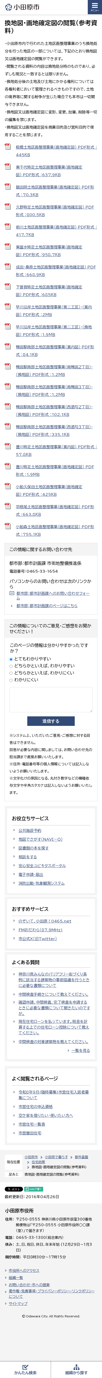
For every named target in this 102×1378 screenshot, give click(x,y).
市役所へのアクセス (24, 1270)
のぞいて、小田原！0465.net (45, 921)
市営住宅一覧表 (32, 1124)
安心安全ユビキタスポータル (42, 866)
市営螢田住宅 (30, 1133)
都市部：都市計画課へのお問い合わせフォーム (53, 595)
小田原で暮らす (56, 1157)
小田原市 (22, 7)
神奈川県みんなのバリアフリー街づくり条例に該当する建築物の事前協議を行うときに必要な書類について (54, 979)
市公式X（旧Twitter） (38, 939)
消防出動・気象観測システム (42, 883)
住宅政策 (38, 1162)
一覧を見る (80, 1050)
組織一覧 (16, 1278)
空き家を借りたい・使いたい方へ (46, 1115)
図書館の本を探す (34, 848)
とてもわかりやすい (32, 659)
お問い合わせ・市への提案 (29, 1285)
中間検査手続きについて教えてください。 (53, 994)
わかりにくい (26, 680)
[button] (95, 7)
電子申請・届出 (31, 874)
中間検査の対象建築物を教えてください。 (53, 1042)
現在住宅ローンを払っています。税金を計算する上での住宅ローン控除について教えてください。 (54, 1027)
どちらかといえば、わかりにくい (44, 673)
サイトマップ (18, 1303)
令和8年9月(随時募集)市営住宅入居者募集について (54, 1095)
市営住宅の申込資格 (36, 1107)
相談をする (28, 857)
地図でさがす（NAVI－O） (41, 839)
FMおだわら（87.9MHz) (41, 930)
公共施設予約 (30, 830)
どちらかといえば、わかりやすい (44, 666)
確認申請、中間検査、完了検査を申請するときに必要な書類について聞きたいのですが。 (54, 1008)
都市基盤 (81, 1157)
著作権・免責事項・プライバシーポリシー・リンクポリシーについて (52, 1293)
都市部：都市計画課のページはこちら (47, 606)
